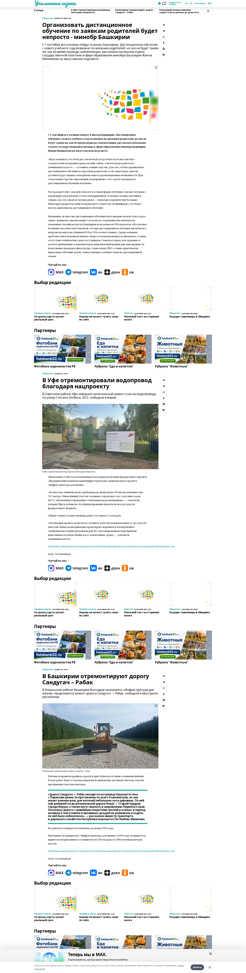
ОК (191, 3)
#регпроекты (132, 546)
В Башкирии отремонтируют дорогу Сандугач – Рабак (134, 11)
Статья (38, 10)
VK (186, 3)
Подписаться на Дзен (175, 3)
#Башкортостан (158, 546)
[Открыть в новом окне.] (56, 272)
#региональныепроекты (109, 546)
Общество (47, 18)
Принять (197, 967)
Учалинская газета (55, 3)
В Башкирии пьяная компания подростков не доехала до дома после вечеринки (179, 11)
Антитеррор (199, 3)
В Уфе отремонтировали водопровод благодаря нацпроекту (90, 11)
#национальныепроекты (62, 546)
